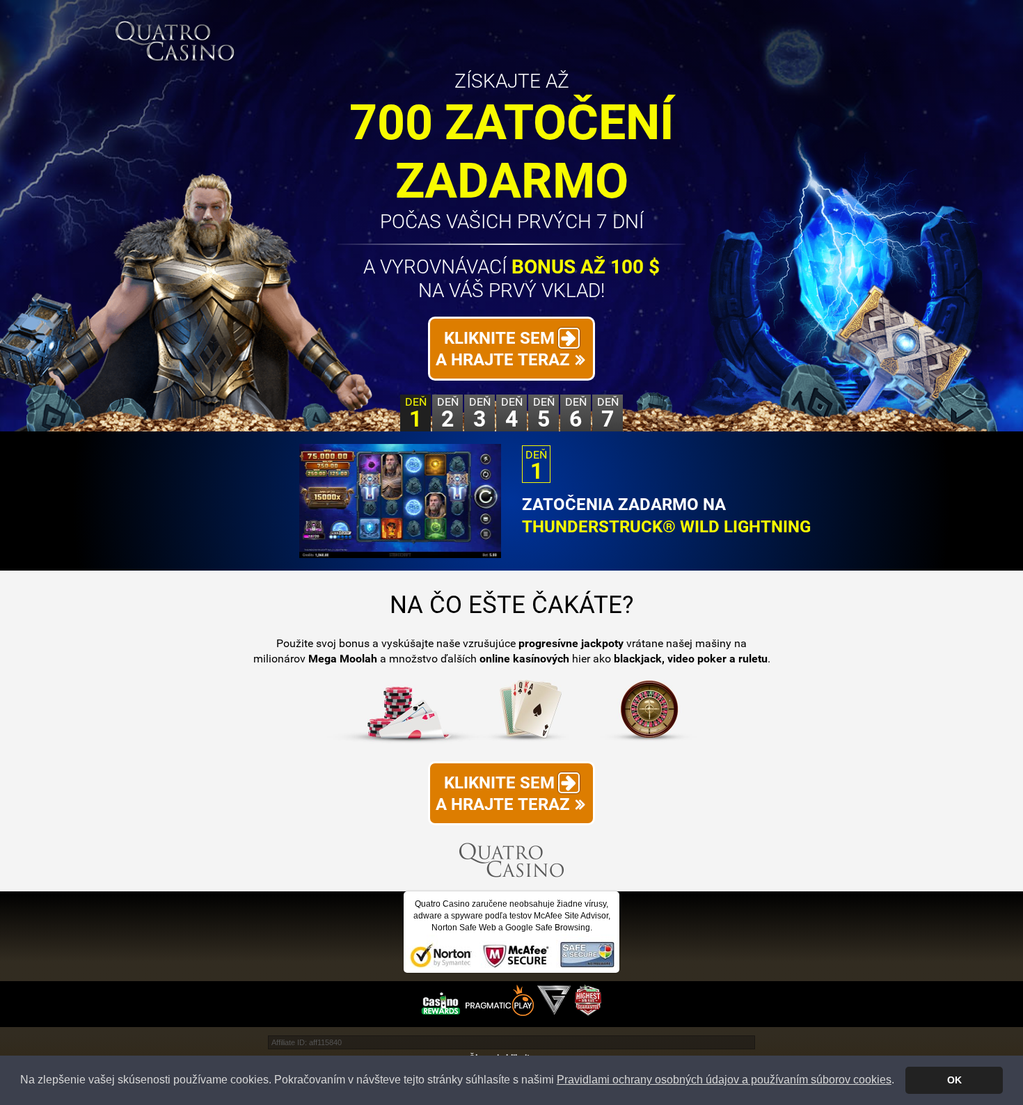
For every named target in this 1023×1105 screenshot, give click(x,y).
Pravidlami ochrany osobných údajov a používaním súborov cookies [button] (724, 1080)
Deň (416, 413)
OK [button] (954, 1080)
